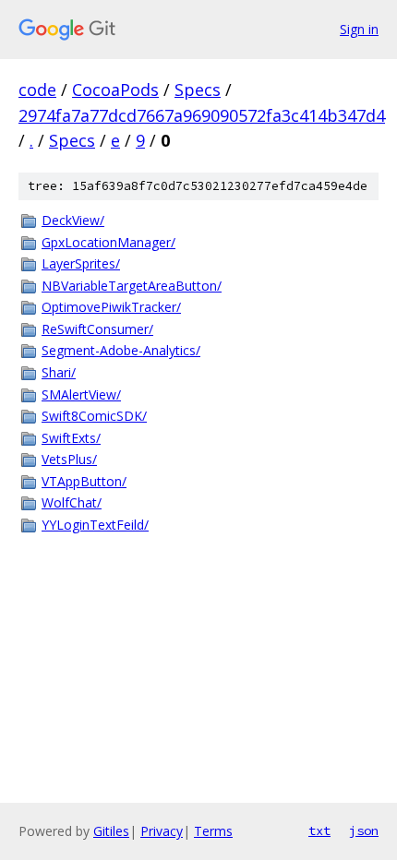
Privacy (161, 831)
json (364, 830)
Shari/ (59, 372)
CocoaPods (115, 89)
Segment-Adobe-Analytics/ (121, 350)
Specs (197, 89)
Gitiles (111, 831)
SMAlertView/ (81, 394)
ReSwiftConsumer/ (97, 329)
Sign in (359, 29)
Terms (213, 831)
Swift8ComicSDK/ (94, 415)
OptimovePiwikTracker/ (111, 307)
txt (319, 830)
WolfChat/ (72, 502)
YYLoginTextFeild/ (95, 524)
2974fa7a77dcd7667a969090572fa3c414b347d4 (201, 115)
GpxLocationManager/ (108, 242)
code (37, 89)
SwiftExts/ (71, 438)
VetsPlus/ (69, 459)
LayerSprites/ (81, 263)
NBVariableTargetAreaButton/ (132, 285)
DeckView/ (73, 220)
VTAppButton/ (84, 481)
